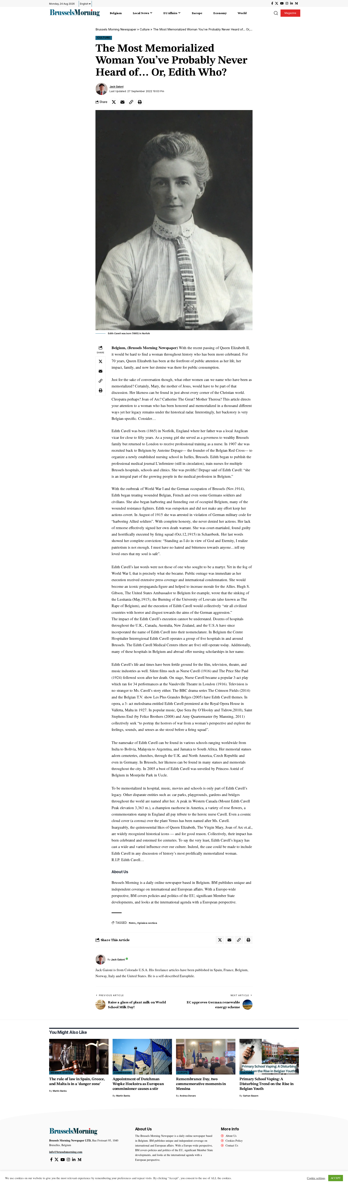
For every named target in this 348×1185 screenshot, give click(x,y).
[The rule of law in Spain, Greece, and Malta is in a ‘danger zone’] (79, 1057)
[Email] (122, 102)
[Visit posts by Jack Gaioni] (101, 89)
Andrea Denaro (188, 1095)
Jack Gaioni (116, 86)
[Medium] (296, 3)
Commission (122, 1072)
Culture (145, 29)
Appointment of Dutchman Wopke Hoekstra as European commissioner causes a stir (138, 1084)
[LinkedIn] (291, 3)
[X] (276, 3)
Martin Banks (60, 1090)
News (132, 922)
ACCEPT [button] (336, 1178)
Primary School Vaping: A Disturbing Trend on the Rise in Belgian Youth (266, 1084)
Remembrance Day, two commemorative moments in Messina (201, 1084)
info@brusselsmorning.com (65, 1152)
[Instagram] (287, 3)
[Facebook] (272, 3)
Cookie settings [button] (316, 1178)
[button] (276, 13)
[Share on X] (114, 102)
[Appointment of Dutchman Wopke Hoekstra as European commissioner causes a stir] (142, 1057)
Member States (61, 1072)
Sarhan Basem (250, 1095)
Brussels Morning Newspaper (115, 29)
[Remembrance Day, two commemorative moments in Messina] (205, 1057)
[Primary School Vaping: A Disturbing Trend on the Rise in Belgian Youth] (269, 1057)
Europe (183, 1072)
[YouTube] (282, 3)
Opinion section (147, 922)
